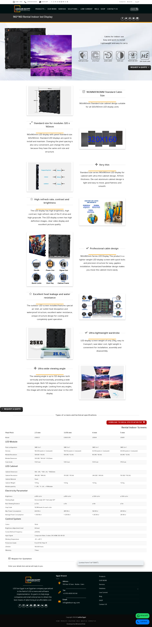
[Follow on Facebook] (51, 2)
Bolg (97, 9)
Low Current (87, 9)
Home (58, 621)
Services (62, 9)
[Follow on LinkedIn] (61, 2)
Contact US (122, 2)
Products (39, 9)
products (64, 621)
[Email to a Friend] (130, 18)
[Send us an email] (57, 2)
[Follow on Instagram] (53, 2)
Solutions (72, 9)
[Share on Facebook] (122, 18)
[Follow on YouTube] (63, 2)
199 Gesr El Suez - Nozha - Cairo (73, 584)
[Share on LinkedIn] (137, 18)
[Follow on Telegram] (67, 2)
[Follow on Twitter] (55, 2)
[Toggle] (138, 589)
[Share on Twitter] (126, 18)
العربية (137, 2)
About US (129, 2)
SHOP (103, 9)
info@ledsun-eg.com (71, 603)
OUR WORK (52, 9)
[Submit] (137, 9)
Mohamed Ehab (80, 624)
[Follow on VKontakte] (65, 2)
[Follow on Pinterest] (59, 2)
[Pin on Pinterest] (133, 18)
